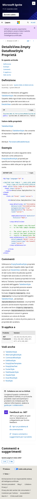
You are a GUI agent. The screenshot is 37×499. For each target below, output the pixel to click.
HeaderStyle (10, 375)
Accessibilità (24, 493)
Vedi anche (7, 75)
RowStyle (9, 381)
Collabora (28, 484)
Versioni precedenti (8, 484)
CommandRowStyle (13, 358)
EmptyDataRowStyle (9, 158)
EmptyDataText (11, 366)
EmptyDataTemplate (13, 363)
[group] (18, 115)
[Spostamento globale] (2, 22)
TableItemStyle (7, 96)
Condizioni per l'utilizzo (10, 493)
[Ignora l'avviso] (33, 3)
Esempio (6, 67)
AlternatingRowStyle (13, 355)
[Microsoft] (18, 22)
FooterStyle (10, 369)
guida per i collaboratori (13, 405)
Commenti (6, 69)
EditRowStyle (11, 360)
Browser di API (12, 41)
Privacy (4, 487)
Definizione (7, 64)
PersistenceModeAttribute (19, 142)
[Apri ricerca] (28, 22)
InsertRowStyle (11, 378)
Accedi (33, 22)
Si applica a (7, 72)
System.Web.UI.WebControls (24, 85)
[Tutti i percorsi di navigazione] (3, 41)
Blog (19, 484)
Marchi (4, 496)
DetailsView (6, 104)
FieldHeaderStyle (12, 372)
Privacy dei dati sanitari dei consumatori (15, 490)
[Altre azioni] (33, 41)
